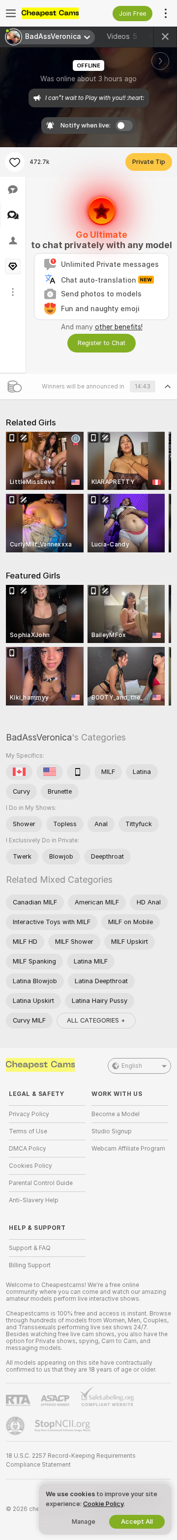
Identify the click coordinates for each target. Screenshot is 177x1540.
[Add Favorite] (15, 162)
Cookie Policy (103, 1504)
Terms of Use (28, 1131)
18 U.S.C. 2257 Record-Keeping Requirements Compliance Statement (71, 1460)
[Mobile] (78, 772)
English (131, 1065)
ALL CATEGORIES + (96, 1020)
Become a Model (115, 1114)
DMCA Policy (27, 1148)
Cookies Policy (30, 1165)
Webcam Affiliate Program (128, 1148)
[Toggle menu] (11, 13)
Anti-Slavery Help (34, 1200)
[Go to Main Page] (55, 13)
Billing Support (30, 1265)
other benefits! (119, 327)
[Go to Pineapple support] (16, 1425)
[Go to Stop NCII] (63, 1426)
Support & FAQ (30, 1248)
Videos (122, 36)
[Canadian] (19, 772)
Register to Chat (101, 343)
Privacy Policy (29, 1114)
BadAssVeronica (39, 737)
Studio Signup (111, 1131)
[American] (49, 772)
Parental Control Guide (41, 1183)
